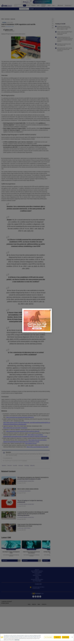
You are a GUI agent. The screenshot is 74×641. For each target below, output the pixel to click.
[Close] (72, 637)
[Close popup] (50, 310)
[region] (37, 637)
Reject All (57, 637)
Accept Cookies (65, 637)
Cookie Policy (16, 639)
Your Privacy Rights (48, 637)
